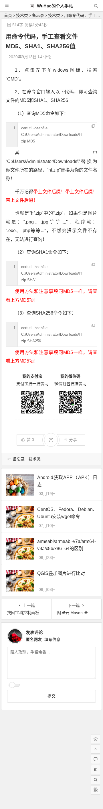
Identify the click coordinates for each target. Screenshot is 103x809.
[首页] (95, 738)
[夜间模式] (95, 769)
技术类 (22, 15)
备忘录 (38, 15)
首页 (8, 15)
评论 (46, 57)
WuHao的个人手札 (54, 5)
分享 (73, 439)
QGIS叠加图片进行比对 (61, 573)
